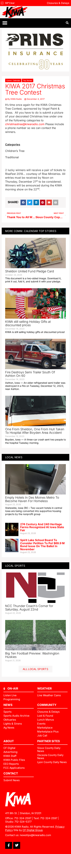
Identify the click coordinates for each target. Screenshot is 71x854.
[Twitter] (16, 845)
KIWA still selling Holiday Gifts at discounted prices (28, 323)
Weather (44, 688)
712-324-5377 (23, 821)
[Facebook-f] (8, 845)
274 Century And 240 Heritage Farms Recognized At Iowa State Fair (42, 527)
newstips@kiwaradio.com (35, 835)
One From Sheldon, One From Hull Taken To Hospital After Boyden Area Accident (34, 430)
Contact (10, 773)
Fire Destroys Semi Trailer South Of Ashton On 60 (30, 373)
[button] (5, 23)
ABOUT (8, 741)
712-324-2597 (22, 818)
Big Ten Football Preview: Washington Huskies (32, 655)
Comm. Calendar (13, 80)
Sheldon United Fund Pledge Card (29, 271)
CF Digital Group (33, 830)
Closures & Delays (58, 3)
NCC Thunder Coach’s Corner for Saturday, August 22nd (29, 607)
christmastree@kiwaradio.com (24, 124)
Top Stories (27, 80)
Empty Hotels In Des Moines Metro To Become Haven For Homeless (32, 499)
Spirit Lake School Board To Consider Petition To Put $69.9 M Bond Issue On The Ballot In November (42, 544)
